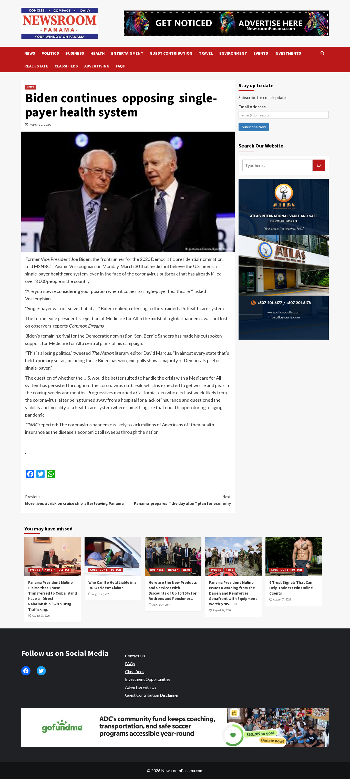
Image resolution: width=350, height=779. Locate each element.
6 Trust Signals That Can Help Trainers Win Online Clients (291, 588)
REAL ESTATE (36, 65)
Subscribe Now (254, 127)
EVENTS (260, 53)
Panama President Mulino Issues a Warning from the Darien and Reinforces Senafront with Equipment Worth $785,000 (233, 593)
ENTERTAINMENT (127, 53)
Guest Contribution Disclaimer (152, 695)
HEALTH (97, 53)
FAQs (120, 65)
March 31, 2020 (40, 124)
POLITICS (50, 53)
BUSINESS (74, 53)
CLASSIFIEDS (66, 65)
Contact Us (135, 655)
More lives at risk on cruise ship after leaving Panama (74, 500)
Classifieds (134, 671)
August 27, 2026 (41, 615)
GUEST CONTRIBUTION (171, 53)
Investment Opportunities (147, 679)
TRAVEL (206, 53)
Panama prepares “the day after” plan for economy (182, 500)
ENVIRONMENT (233, 53)
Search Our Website (261, 145)
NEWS (29, 53)
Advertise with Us (140, 687)
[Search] (322, 53)
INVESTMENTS (287, 53)
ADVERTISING (96, 65)
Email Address (252, 106)
